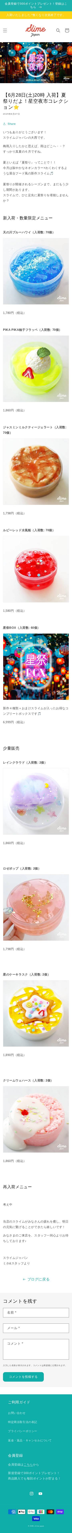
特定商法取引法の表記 (22, 1422)
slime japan (39, 1526)
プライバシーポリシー (22, 1431)
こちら (28, 1464)
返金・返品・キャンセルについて (30, 1440)
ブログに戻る (38, 1279)
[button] (5, 30)
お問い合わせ (17, 1413)
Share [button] (12, 123)
